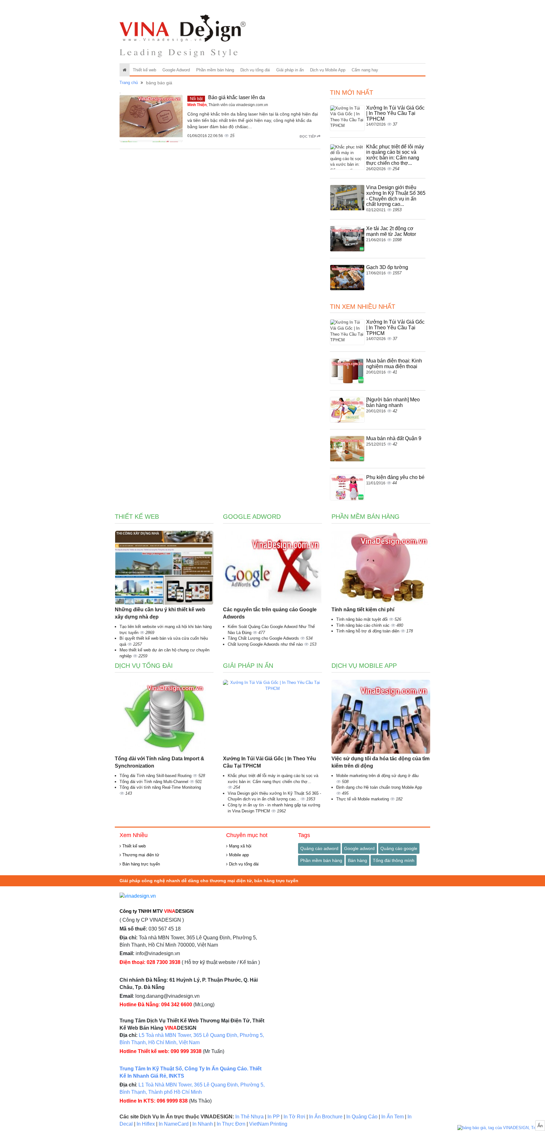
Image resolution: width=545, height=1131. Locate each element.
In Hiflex (146, 1124)
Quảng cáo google (398, 848)
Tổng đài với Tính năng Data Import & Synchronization (159, 762)
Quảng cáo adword (319, 848)
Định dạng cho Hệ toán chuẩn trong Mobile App (379, 787)
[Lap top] (501, 1128)
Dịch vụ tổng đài (255, 70)
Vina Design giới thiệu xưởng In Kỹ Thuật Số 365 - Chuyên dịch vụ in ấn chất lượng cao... (395, 196)
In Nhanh (202, 1124)
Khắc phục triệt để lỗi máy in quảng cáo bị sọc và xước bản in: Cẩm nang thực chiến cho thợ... (395, 155)
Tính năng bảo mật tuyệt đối (362, 619)
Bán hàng (357, 860)
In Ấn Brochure (326, 1116)
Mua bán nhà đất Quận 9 (393, 438)
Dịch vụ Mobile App (327, 70)
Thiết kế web (144, 70)
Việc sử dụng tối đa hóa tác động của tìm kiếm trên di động (380, 762)
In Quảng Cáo (362, 1116)
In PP (273, 1116)
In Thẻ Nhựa (249, 1116)
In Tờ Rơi (294, 1116)
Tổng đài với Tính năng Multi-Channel (155, 781)
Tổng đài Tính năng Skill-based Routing (156, 775)
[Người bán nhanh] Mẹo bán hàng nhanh (393, 402)
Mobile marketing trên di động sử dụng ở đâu (377, 775)
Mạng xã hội (239, 846)
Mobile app (238, 855)
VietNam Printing (268, 1124)
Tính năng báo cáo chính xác (363, 625)
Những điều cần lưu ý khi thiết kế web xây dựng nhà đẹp (160, 613)
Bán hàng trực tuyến (140, 864)
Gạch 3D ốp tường (387, 267)
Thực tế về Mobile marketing (363, 799)
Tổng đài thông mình (393, 860)
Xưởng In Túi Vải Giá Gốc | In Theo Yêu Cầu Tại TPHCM (395, 113)
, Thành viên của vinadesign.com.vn (227, 105)
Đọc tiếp (308, 136)
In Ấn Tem (392, 1116)
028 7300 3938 (163, 962)
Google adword (359, 848)
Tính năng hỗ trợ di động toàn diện (368, 631)
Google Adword (176, 70)
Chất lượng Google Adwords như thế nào (266, 644)
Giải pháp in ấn (290, 70)
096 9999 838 (172, 1101)
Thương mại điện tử (140, 855)
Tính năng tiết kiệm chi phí (362, 609)
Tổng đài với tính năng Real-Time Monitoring (160, 787)
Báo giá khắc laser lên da (236, 97)
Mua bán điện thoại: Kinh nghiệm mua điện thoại (394, 363)
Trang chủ (129, 82)
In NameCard (174, 1124)
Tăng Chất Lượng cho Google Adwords (264, 638)
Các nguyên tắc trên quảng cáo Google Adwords (270, 613)
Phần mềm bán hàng (215, 70)
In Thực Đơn (231, 1124)
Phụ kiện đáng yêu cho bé (395, 477)
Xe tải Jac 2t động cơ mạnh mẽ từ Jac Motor (391, 231)
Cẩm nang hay (365, 70)
